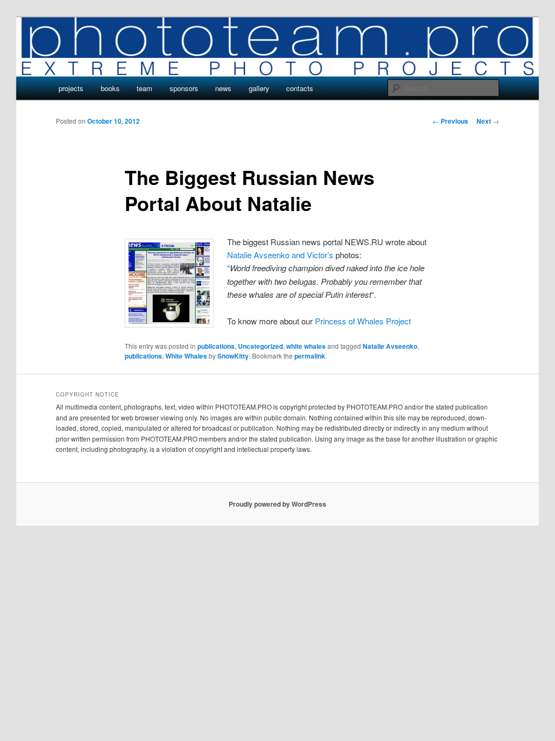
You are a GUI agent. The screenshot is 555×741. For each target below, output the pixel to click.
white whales (306, 346)
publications (216, 346)
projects (71, 88)
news (223, 88)
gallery (259, 88)
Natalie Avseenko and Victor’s (280, 254)
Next (487, 121)
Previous (450, 121)
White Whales (186, 356)
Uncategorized (260, 346)
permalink (309, 356)
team (144, 88)
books (110, 88)
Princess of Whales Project (363, 321)
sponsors (184, 88)
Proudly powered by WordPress (277, 504)
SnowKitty (233, 356)
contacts (299, 88)
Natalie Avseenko (390, 346)
